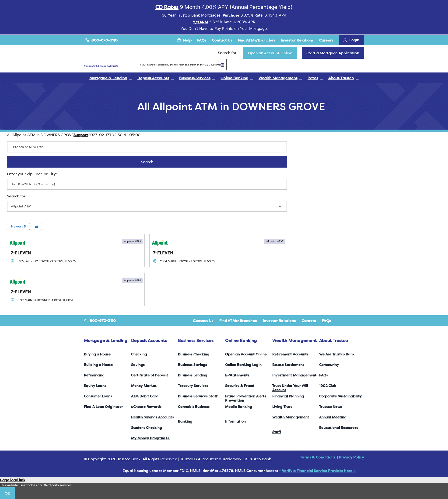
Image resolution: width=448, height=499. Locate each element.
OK (7, 493)
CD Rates (166, 6)
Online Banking (241, 340)
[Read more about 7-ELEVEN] (75, 250)
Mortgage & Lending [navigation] (105, 340)
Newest (17, 226)
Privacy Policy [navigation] (351, 457)
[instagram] (355, 320)
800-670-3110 (104, 40)
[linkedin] (362, 320)
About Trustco (333, 340)
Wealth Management (294, 340)
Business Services (196, 340)
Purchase (231, 15)
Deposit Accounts (149, 340)
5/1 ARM (200, 21)
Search (153, 161)
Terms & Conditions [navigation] (317, 457)
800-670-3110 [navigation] (102, 320)
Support (81, 134)
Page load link (12, 479)
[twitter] (347, 320)
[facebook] (340, 320)
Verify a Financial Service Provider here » (319, 470)
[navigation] (270, 53)
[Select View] (36, 226)
